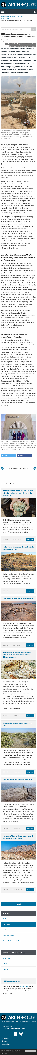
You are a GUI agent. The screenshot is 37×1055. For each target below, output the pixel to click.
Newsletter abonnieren (13, 981)
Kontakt (4, 1041)
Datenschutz (6, 1044)
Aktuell (20, 16)
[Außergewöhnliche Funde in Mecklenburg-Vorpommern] (34, 468)
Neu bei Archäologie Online (12, 941)
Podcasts (6, 969)
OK (30, 1051)
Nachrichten (7, 919)
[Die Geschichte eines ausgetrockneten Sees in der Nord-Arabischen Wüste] (18, 561)
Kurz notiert (5, 18)
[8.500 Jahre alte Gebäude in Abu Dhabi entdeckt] (18, 611)
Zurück (19, 904)
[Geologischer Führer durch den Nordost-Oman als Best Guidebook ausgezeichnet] (18, 850)
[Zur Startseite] (18, 4)
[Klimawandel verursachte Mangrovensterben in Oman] (18, 738)
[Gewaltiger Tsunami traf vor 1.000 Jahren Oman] (18, 792)
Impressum (5, 1038)
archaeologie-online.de (8, 16)
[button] (8, 455)
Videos (5, 964)
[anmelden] (35, 11)
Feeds (5, 930)
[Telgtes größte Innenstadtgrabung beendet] (2, 468)
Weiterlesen (30, 539)
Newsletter (25, 986)
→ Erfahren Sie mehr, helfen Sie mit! (14, 1029)
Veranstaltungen (8, 935)
